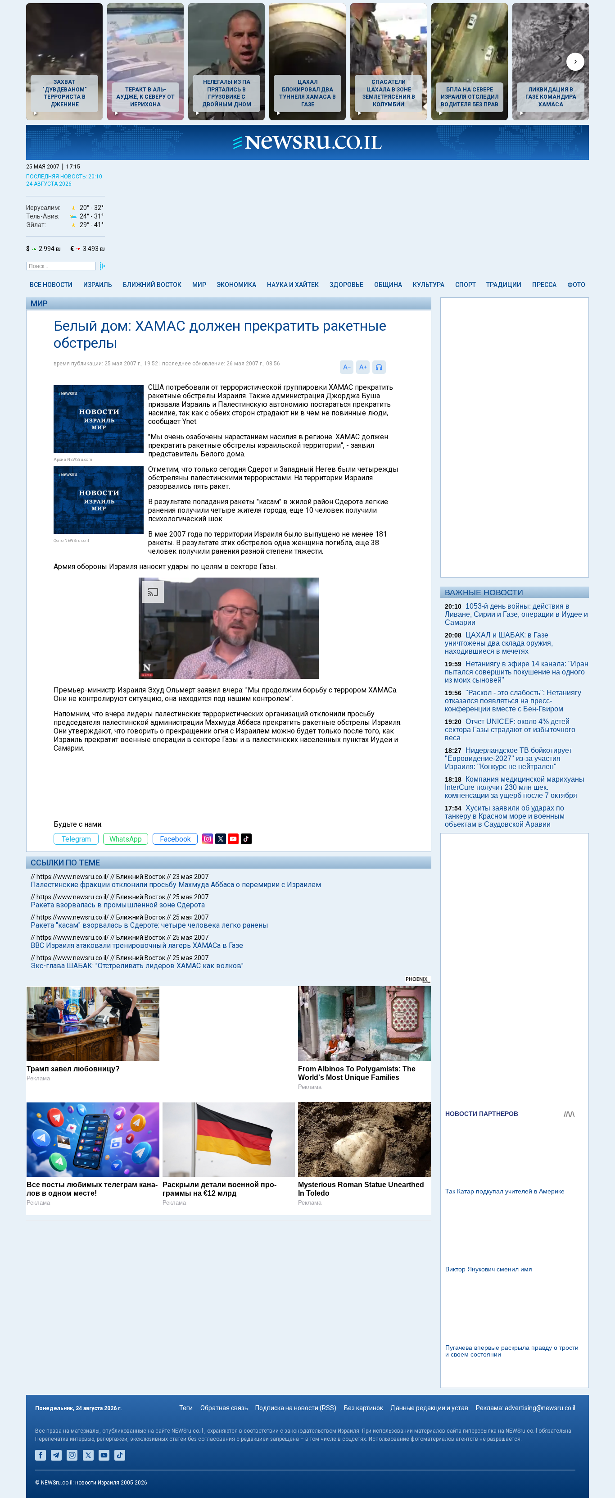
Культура (428, 284)
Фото (576, 284)
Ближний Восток (152, 284)
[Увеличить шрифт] (363, 367)
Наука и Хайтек (293, 284)
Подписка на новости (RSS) (295, 1407)
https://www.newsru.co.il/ (72, 876)
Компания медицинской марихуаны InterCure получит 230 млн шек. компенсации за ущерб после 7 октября (514, 787)
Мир (199, 284)
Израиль (97, 284)
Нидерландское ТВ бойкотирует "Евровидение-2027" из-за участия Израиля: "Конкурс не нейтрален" (508, 758)
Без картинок (363, 1407)
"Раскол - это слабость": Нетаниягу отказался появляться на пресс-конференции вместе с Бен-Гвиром (513, 701)
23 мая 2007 (190, 876)
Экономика (236, 284)
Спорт (465, 284)
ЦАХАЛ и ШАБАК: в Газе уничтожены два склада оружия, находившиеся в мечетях (499, 643)
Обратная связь (224, 1407)
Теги (186, 1407)
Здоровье (346, 284)
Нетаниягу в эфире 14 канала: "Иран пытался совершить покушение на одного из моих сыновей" (516, 672)
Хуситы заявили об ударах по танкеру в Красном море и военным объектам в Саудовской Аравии (505, 816)
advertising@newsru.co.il (540, 1407)
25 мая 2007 (190, 897)
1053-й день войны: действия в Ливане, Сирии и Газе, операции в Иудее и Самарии (516, 614)
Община (388, 284)
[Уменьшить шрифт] (346, 367)
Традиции (503, 284)
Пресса (544, 284)
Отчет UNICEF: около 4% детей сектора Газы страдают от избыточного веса (510, 730)
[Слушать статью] (388, 367)
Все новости (51, 284)
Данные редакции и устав (429, 1407)
